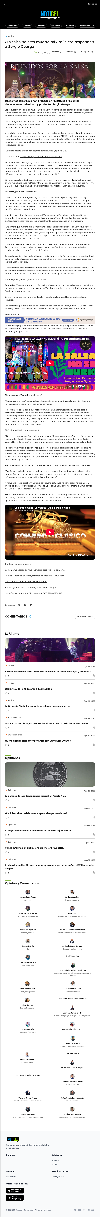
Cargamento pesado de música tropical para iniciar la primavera (35, 570)
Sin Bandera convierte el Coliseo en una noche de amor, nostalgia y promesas (48, 671)
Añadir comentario (85, 616)
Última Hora (12, 26)
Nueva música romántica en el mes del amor (26, 581)
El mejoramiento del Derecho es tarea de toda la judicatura (38, 830)
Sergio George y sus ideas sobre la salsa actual (41, 156)
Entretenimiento (87, 26)
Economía (41, 26)
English (55, 1164)
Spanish (55, 1160)
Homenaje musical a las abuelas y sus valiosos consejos (30, 587)
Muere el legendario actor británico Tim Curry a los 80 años (38, 740)
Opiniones (55, 26)
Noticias (27, 26)
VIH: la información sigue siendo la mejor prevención (34, 847)
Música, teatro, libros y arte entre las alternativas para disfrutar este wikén (46, 723)
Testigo (80, 180)
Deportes (70, 26)
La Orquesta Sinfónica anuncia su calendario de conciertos (37, 706)
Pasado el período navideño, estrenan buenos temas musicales (34, 576)
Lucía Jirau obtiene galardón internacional (29, 688)
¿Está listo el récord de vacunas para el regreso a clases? (36, 813)
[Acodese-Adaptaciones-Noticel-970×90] (50, 320)
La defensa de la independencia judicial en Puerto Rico (35, 796)
